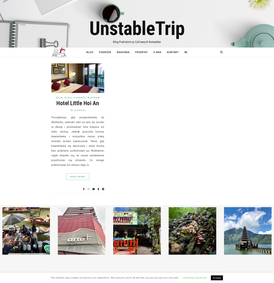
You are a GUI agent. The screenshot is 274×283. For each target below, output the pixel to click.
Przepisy (141, 52)
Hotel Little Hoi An (77, 103)
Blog (89, 52)
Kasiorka (123, 52)
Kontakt (173, 52)
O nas (157, 52)
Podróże (105, 52)
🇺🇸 (186, 52)
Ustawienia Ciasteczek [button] (195, 277)
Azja (59, 97)
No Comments (78, 110)
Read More (77, 176)
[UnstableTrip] (137, 24)
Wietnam (94, 97)
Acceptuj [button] (217, 278)
